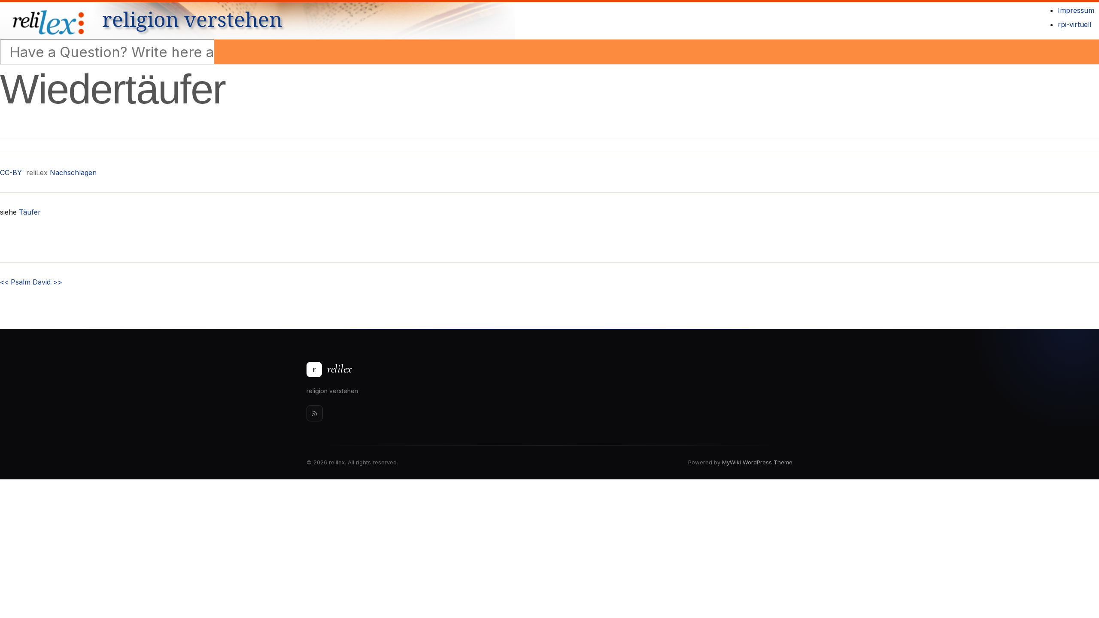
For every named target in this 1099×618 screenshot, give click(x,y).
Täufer (30, 212)
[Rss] (315, 413)
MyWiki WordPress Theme (757, 462)
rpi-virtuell (1074, 24)
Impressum (1076, 10)
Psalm (15, 282)
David (47, 282)
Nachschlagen (73, 172)
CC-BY (11, 172)
